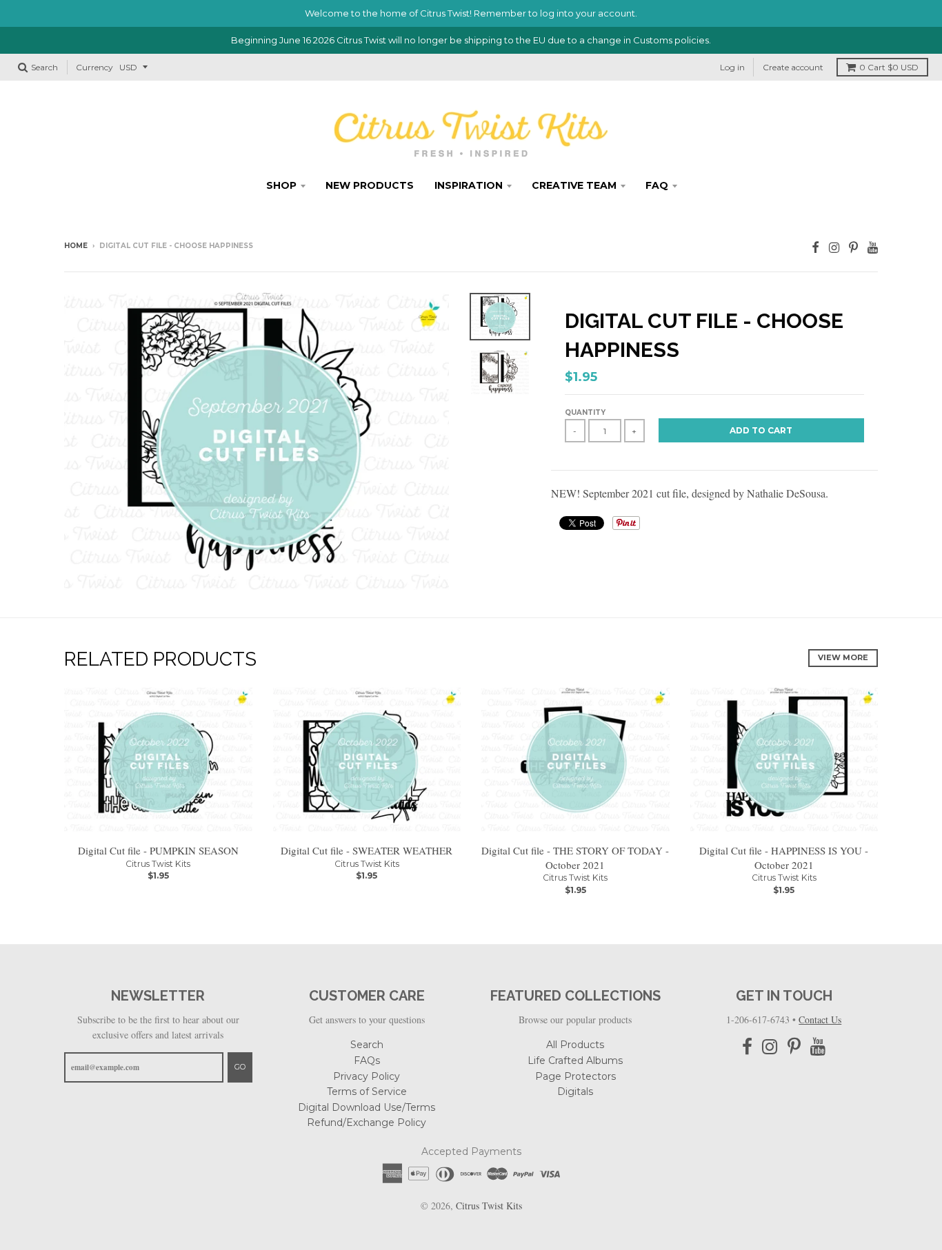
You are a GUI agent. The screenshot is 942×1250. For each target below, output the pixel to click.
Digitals (575, 1091)
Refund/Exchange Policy (366, 1122)
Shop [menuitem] (281, 185)
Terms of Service (367, 1091)
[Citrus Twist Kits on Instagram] (834, 247)
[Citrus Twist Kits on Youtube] (873, 247)
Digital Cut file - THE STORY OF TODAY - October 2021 (575, 857)
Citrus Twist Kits (158, 864)
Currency (94, 67)
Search (366, 1044)
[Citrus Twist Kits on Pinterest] (853, 247)
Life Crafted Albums (575, 1060)
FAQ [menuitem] (656, 185)
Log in (732, 67)
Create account (793, 67)
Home (76, 245)
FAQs (367, 1060)
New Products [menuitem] (369, 185)
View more (843, 657)
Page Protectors (575, 1076)
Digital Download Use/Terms (366, 1107)
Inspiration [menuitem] (468, 185)
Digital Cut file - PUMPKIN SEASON (158, 850)
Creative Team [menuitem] (574, 185)
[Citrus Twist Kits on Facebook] (815, 247)
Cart (889, 67)
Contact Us (820, 1019)
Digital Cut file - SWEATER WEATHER (366, 850)
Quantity (585, 412)
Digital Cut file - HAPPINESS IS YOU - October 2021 (783, 857)
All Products (575, 1044)
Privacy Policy (366, 1076)
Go (239, 1067)
